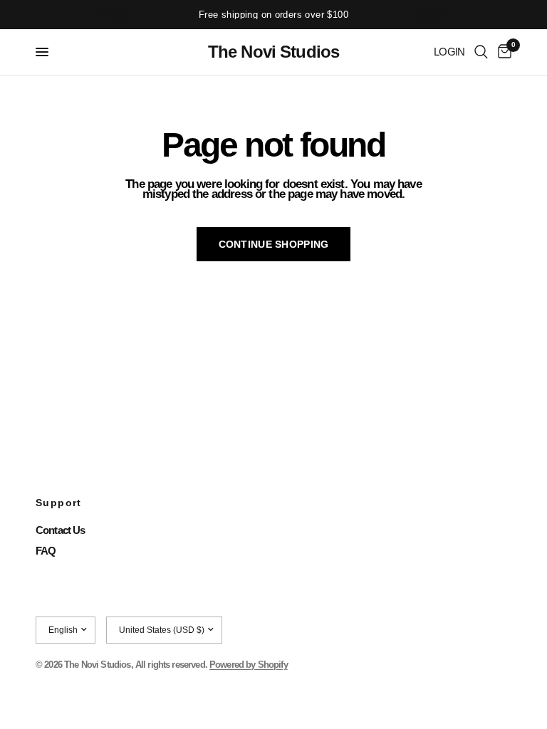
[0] (502, 52)
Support (59, 503)
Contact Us (60, 530)
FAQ (46, 551)
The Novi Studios (273, 52)
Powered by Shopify (248, 664)
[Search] (481, 52)
